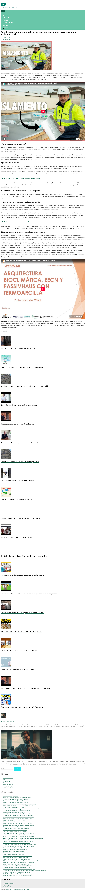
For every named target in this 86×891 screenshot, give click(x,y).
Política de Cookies (7, 887)
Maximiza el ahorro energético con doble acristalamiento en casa (18, 806)
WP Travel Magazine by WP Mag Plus (21, 889)
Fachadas (5, 20)
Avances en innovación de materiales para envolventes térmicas (18, 815)
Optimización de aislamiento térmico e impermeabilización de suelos (19, 845)
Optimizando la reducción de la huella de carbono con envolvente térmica (20, 822)
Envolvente (6, 19)
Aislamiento (6, 15)
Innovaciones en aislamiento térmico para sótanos (15, 832)
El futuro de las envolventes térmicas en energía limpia (16, 864)
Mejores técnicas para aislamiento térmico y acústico (15, 799)
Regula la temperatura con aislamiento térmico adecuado (16, 801)
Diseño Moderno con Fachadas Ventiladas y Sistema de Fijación (18, 846)
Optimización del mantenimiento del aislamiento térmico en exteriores (19, 804)
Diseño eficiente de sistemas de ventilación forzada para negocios (18, 874)
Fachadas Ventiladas (8, 784)
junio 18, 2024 (6, 37)
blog (4, 779)
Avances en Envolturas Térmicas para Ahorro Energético (16, 828)
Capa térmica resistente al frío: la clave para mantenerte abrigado (18, 817)
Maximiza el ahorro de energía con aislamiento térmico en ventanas (19, 853)
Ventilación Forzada (8, 788)
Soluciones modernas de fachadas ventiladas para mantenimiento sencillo (20, 861)
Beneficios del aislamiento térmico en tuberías (14, 812)
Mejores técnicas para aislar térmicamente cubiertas (15, 802)
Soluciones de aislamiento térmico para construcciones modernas (18, 825)
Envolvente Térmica (8, 783)
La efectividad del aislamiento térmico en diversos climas (16, 810)
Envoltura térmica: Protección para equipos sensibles (15, 849)
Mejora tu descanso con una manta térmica (13, 854)
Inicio (4, 14)
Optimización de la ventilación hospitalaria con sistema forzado (18, 848)
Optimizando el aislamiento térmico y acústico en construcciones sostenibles (21, 809)
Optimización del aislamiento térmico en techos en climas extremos (19, 827)
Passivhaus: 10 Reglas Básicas (10, 796)
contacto (5, 27)
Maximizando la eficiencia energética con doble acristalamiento (18, 835)
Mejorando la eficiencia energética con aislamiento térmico (17, 797)
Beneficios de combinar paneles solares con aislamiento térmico (18, 833)
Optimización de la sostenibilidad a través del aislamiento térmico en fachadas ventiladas (24, 870)
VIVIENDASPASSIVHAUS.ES (9, 7)
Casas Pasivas (6, 17)
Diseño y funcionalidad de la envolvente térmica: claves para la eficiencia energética (23, 838)
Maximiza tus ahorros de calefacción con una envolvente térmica (18, 836)
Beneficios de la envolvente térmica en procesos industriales (17, 866)
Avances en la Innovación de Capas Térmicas (14, 820)
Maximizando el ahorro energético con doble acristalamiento (17, 819)
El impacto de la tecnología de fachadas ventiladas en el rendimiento (19, 862)
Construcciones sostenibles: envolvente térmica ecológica (17, 872)
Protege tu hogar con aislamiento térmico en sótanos (15, 840)
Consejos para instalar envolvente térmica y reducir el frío (16, 867)
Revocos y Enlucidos (8, 22)
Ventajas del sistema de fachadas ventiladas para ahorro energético (19, 869)
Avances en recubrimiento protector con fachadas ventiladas (17, 823)
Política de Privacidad (8, 884)
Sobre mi (5, 25)
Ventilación (6, 24)
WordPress (8, 889)
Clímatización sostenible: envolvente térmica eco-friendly (16, 843)
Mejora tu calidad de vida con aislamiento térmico (15, 807)
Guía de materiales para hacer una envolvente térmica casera (17, 856)
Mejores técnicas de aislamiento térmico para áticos (15, 857)
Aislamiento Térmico (8, 778)
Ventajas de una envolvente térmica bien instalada (15, 830)
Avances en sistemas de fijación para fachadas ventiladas (17, 859)
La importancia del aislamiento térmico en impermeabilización (18, 814)
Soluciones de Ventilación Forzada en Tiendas (14, 851)
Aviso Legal (6, 885)
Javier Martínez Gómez (7, 721)
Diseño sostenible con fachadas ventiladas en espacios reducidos (18, 841)
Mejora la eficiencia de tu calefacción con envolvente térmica (17, 875)
